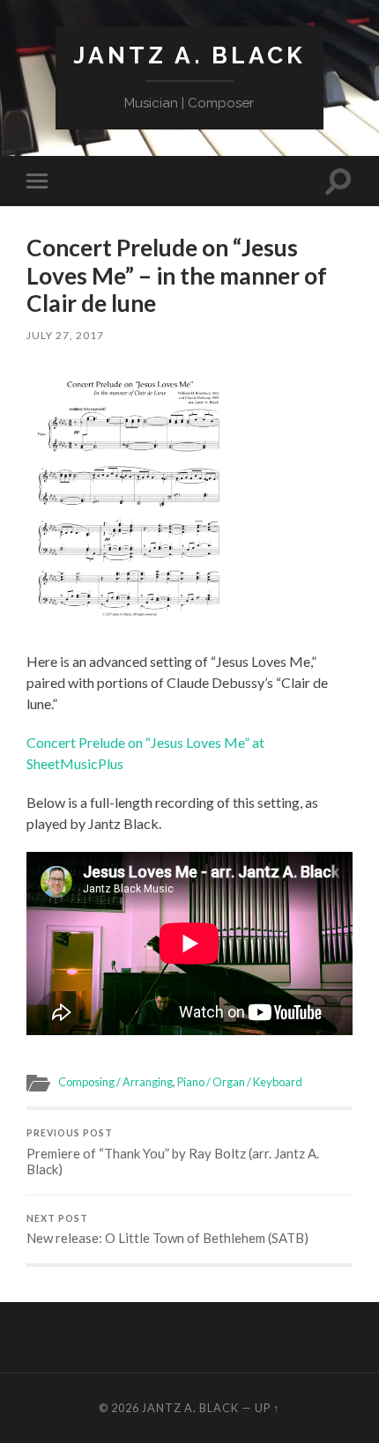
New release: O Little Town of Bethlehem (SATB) (167, 1230)
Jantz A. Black (189, 55)
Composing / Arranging (115, 1082)
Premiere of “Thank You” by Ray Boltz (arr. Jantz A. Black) (172, 1152)
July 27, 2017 (65, 335)
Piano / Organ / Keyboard (239, 1082)
